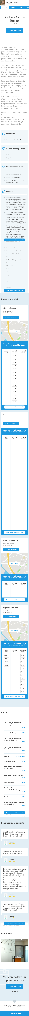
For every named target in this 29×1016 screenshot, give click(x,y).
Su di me (4, 7)
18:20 (14, 401)
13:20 (14, 359)
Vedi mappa (14, 331)
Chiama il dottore (12, 317)
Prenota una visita (15, 30)
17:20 (14, 392)
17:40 (14, 395)
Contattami (14, 991)
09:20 (6, 659)
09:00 (6, 655)
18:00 (14, 398)
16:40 (14, 385)
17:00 (14, 388)
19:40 (22, 691)
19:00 (22, 685)
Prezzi (21, 7)
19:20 (22, 688)
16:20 (14, 382)
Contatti (13, 7)
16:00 (14, 379)
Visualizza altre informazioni (14, 240)
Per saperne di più (14, 36)
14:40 (14, 366)
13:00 (14, 356)
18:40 (22, 681)
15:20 (14, 372)
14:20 (14, 362)
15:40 (14, 375)
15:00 (14, 369)
